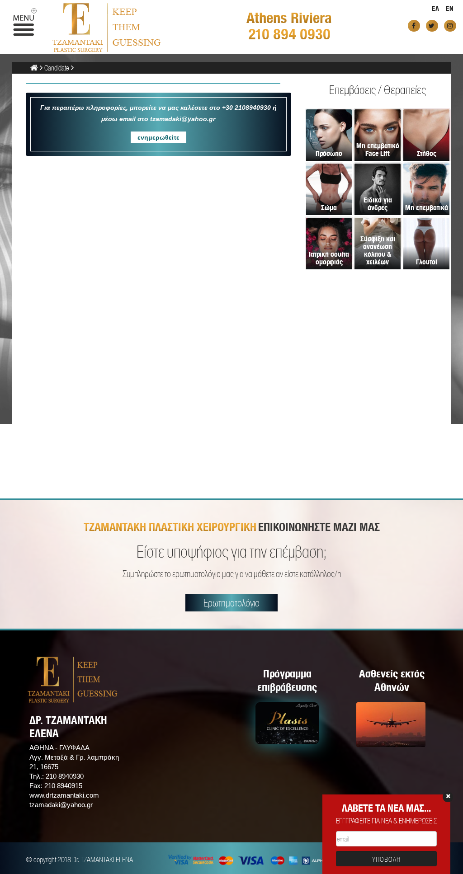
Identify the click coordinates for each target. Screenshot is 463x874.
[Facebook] (414, 26)
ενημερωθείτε (158, 137)
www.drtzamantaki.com (64, 795)
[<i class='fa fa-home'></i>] (34, 67)
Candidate (56, 67)
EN (450, 8)
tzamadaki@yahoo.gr (61, 804)
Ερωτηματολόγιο (231, 603)
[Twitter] (432, 26)
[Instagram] (450, 26)
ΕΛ (435, 8)
